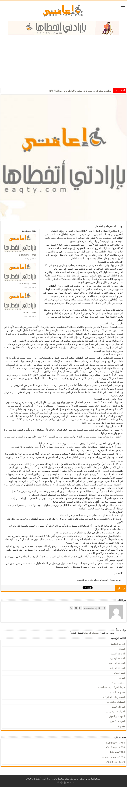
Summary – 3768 (27, 254)
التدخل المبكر (118, 706)
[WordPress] (61, 782)
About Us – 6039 (115, 762)
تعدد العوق (119, 673)
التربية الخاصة (118, 644)
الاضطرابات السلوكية (114, 697)
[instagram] (58, 782)
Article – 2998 (29, 312)
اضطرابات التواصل (115, 702)
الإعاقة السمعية (117, 663)
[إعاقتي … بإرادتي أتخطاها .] (64, 10)
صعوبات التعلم (117, 692)
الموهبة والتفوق (117, 716)
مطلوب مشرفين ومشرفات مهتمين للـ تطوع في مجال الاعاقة (80, 90)
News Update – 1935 (113, 757)
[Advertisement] (63, 58)
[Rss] (73, 782)
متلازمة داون (118, 682)
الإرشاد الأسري (117, 721)
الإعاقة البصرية (117, 658)
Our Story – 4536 (27, 283)
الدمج (122, 648)
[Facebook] (71, 782)
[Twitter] (68, 782)
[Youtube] (65, 782)
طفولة (121, 726)
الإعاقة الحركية (117, 668)
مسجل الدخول (91, 633)
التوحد (122, 677)
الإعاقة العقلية (117, 653)
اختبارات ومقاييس (115, 711)
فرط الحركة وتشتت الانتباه (111, 687)
